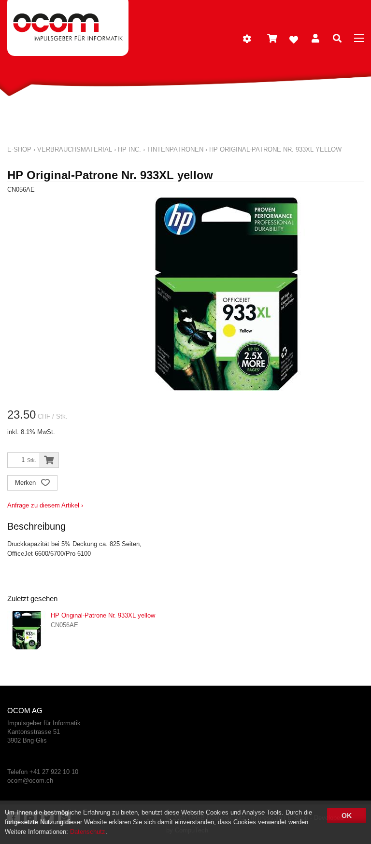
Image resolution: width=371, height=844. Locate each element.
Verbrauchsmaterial (74, 149)
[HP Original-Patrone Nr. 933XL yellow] (26, 630)
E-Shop (19, 149)
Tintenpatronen (175, 149)
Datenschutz (87, 831)
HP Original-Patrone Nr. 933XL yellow (275, 149)
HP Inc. (129, 149)
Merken (26, 482)
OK (347, 815)
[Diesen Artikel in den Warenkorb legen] (48, 460)
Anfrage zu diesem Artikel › (45, 505)
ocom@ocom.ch (30, 780)
